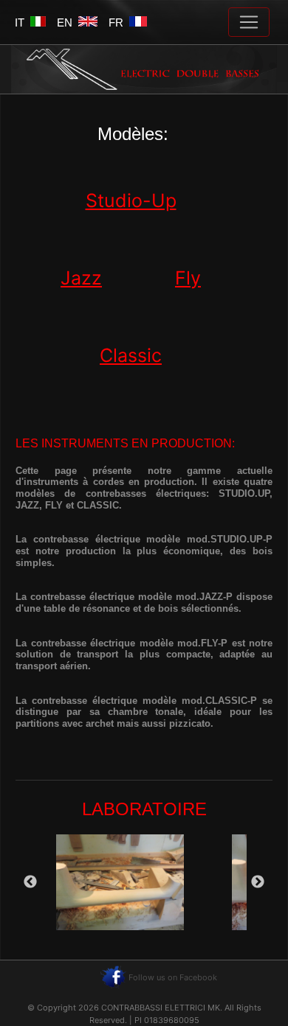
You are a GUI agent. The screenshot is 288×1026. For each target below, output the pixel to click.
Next (257, 882)
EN (67, 22)
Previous (30, 882)
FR (119, 22)
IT (22, 22)
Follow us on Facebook (172, 977)
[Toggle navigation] (249, 22)
